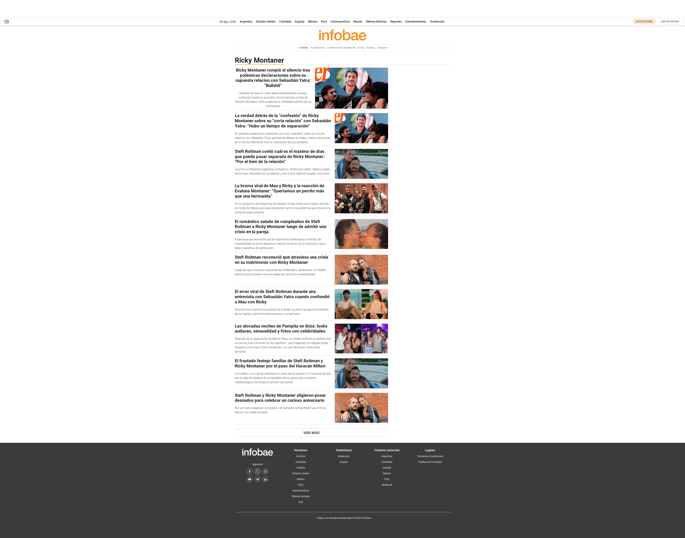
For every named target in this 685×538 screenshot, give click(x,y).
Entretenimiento (415, 21)
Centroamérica (340, 21)
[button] (6, 21)
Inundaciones (317, 47)
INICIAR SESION (670, 21)
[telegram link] (257, 479)
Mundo (357, 21)
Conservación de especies (341, 47)
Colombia (285, 21)
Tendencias (437, 21)
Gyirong (370, 47)
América (300, 456)
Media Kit (387, 484)
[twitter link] (257, 471)
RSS (301, 502)
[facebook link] (250, 471)
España (299, 21)
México (312, 21)
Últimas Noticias (376, 21)
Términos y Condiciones (430, 456)
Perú (324, 21)
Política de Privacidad (430, 462)
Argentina (246, 21)
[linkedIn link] (265, 479)
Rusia (361, 47)
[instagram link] (265, 471)
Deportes (396, 21)
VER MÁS (311, 433)
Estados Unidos (266, 21)
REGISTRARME (644, 21)
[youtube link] (250, 479)
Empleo (344, 462)
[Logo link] (342, 35)
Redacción (344, 456)
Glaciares (382, 47)
